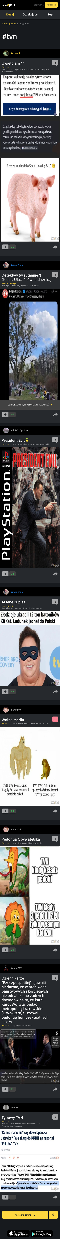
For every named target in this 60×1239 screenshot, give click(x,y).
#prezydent (23, 444)
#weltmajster (37, 608)
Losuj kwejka (53, 1215)
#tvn (26, 69)
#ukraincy (16, 286)
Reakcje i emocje (9, 283)
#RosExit (35, 286)
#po (19, 843)
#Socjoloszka (7, 72)
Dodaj (10, 14)
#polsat (27, 724)
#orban (36, 444)
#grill (8, 286)
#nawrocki (44, 444)
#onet (20, 724)
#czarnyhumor (17, 69)
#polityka (6, 69)
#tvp (33, 724)
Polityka (5, 67)
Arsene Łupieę (14, 602)
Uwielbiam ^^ (13, 63)
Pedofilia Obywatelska (21, 839)
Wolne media (13, 720)
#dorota (18, 608)
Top (50, 14)
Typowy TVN (12, 1117)
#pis (30, 444)
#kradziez (10, 608)
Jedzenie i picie (8, 606)
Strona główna (9, 23)
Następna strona (23, 1215)
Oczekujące (30, 14)
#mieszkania (20, 1124)
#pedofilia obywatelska (32, 843)
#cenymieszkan (33, 1124)
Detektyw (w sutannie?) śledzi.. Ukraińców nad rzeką (26, 277)
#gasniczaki (26, 286)
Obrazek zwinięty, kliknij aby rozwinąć (28, 405)
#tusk (24, 1025)
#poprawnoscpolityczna (38, 69)
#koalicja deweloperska (12, 1126)
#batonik (27, 608)
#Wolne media (42, 724)
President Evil (14, 440)
